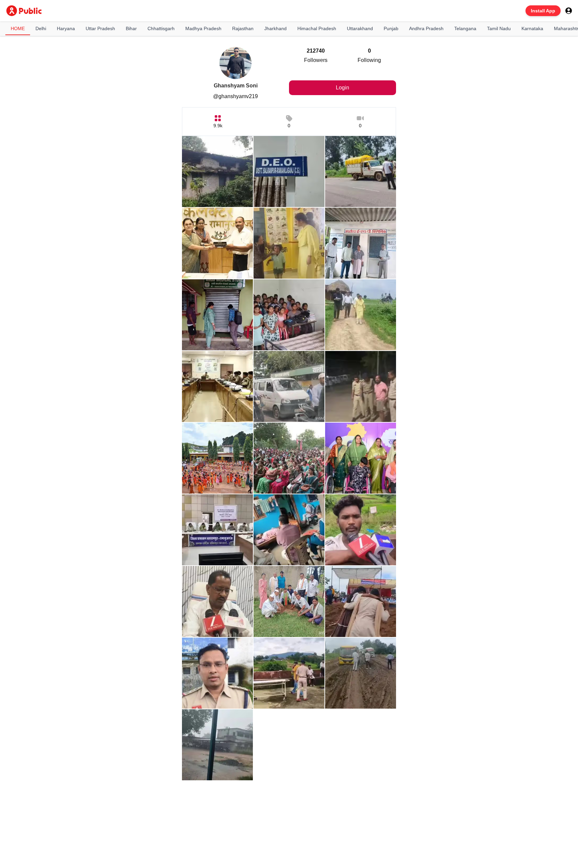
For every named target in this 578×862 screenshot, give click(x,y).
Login (342, 87)
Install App (543, 10)
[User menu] (569, 11)
